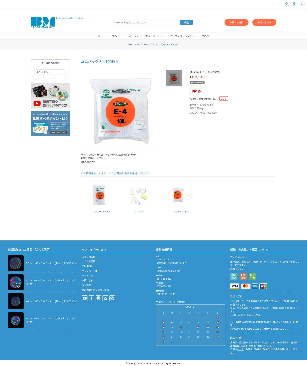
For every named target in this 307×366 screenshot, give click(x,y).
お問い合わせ (264, 22)
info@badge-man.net (168, 270)
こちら (223, 98)
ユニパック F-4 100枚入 (178, 211)
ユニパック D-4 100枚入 (99, 211)
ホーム (102, 36)
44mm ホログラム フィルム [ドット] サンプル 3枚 (51, 301)
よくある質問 (88, 261)
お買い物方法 (88, 256)
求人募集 (86, 285)
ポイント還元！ (199, 77)
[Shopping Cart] (302, 4)
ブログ (205, 36)
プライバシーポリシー (93, 271)
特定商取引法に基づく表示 (95, 289)
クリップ (139, 211)
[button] (117, 36)
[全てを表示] (42, 249)
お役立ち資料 (236, 22)
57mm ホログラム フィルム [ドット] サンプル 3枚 (51, 263)
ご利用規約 (87, 266)
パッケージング (145, 44)
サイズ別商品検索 (50, 62)
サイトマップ (88, 275)
